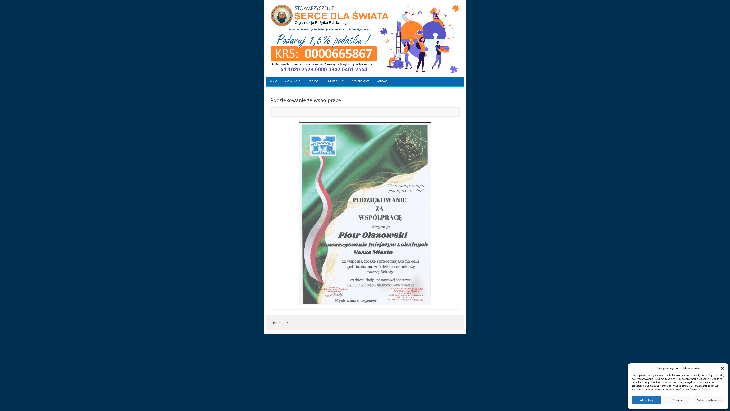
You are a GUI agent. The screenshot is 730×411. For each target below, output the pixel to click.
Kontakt (382, 81)
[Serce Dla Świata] (365, 76)
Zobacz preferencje (709, 400)
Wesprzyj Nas (336, 81)
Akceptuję (646, 400)
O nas (273, 81)
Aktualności (292, 81)
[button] (722, 368)
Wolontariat (360, 81)
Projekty (314, 81)
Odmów (678, 400)
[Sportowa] (365, 213)
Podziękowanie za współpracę (305, 100)
